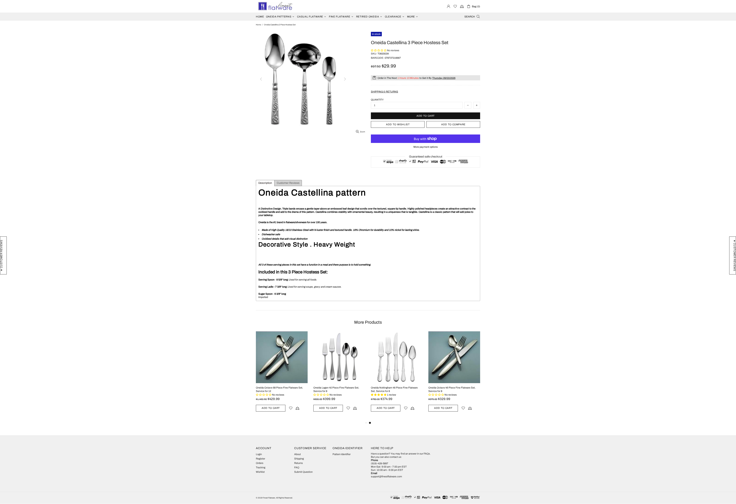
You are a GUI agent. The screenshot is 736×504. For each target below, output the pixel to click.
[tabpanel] (397, 375)
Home (258, 25)
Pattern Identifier (342, 454)
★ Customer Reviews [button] (734, 255)
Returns (298, 463)
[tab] (265, 183)
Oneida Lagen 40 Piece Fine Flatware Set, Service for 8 (336, 389)
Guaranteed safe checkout (425, 156)
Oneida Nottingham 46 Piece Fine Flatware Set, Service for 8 (394, 389)
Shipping (299, 458)
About (297, 454)
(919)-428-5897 (379, 463)
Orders (259, 463)
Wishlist (260, 472)
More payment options (425, 147)
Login (259, 454)
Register (260, 458)
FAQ (296, 467)
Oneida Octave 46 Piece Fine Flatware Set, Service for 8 (452, 389)
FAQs (427, 453)
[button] (379, 50)
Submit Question (303, 472)
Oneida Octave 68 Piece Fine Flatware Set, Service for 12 (279, 389)
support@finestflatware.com (386, 476)
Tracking (260, 467)
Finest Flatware (275, 6)
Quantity (377, 99)
